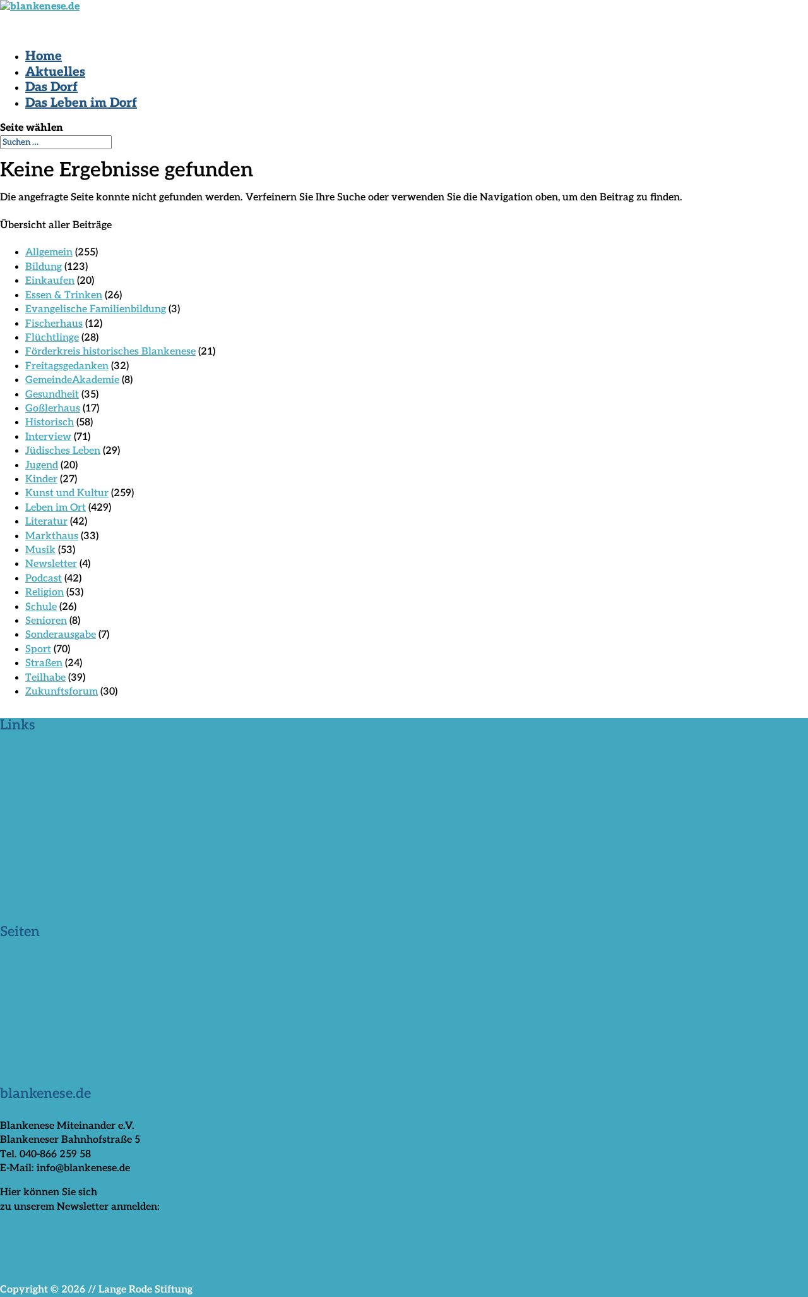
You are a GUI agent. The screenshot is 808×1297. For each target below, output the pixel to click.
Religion (44, 593)
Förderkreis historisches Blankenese (110, 352)
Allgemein (49, 253)
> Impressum (30, 992)
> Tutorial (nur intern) (52, 1034)
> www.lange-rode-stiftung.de (70, 782)
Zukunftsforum (61, 692)
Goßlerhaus (52, 409)
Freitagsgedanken (67, 366)
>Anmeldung (30, 1231)
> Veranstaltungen (44, 978)
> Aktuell (22, 964)
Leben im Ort (55, 508)
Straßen (43, 663)
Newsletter (51, 564)
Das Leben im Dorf (81, 103)
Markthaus (51, 536)
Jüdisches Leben (62, 451)
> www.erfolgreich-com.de (62, 824)
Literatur (46, 522)
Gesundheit (52, 395)
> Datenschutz (34, 1006)
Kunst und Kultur (67, 493)
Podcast (43, 579)
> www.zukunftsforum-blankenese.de (89, 795)
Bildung (43, 267)
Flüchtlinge (52, 338)
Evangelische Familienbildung (95, 309)
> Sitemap (23, 1020)
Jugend (41, 466)
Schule (41, 607)
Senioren (46, 621)
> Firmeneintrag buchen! (58, 757)
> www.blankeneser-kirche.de (70, 810)
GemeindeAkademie (72, 380)
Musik (40, 550)
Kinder (41, 479)
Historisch (49, 423)
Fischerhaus (54, 324)
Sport (38, 649)
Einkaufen (49, 281)
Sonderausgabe (60, 635)
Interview (48, 437)
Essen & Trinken (63, 295)
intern (14, 848)
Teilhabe (45, 678)
